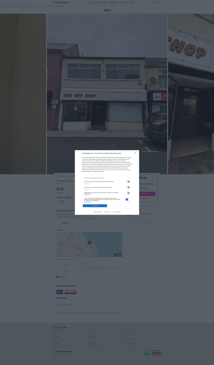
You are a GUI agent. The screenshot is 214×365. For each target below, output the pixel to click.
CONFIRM (95, 206)
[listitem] (107, 178)
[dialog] (107, 182)
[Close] (136, 153)
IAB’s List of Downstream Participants (114, 169)
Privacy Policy (116, 212)
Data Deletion (97, 212)
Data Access (107, 212)
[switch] (128, 181)
